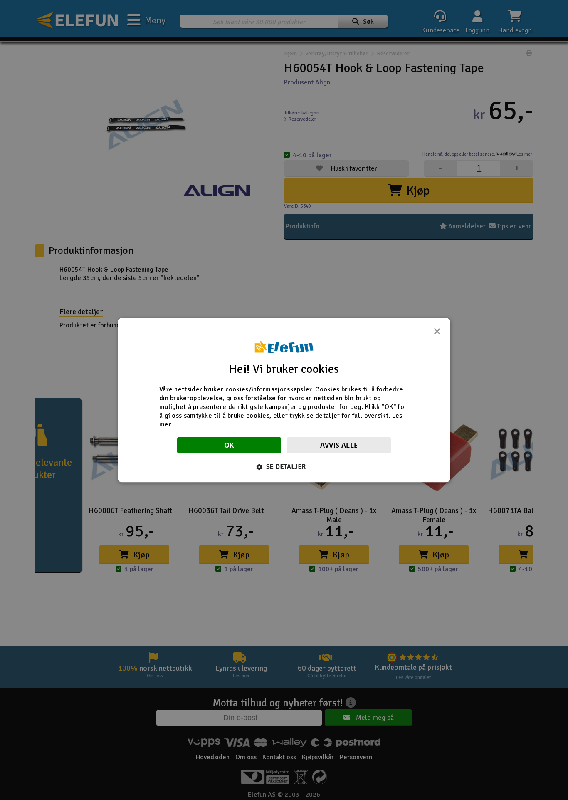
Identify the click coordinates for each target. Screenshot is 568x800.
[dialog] (284, 400)
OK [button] (229, 445)
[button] (284, 467)
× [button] (437, 333)
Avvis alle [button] (339, 445)
